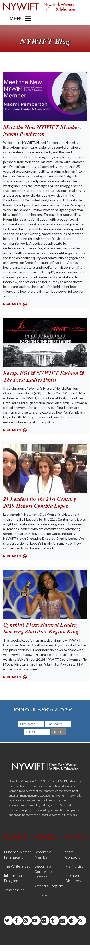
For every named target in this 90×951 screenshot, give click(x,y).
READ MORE (12, 304)
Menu (17, 18)
